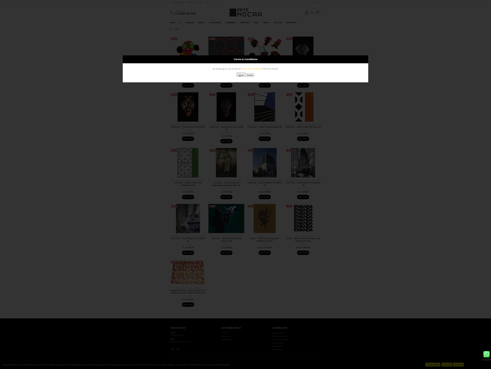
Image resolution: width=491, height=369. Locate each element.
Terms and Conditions (251, 68)
